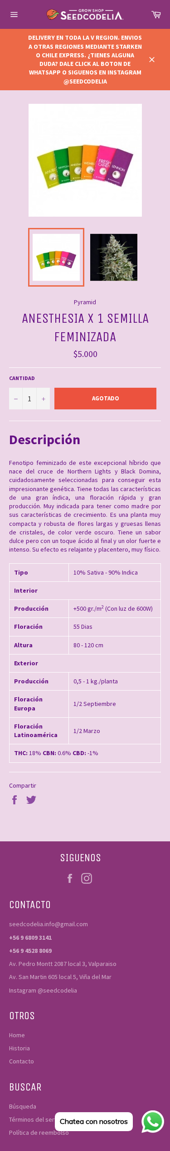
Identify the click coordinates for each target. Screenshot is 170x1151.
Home (17, 1035)
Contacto (21, 1061)
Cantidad (22, 378)
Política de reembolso (39, 1132)
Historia (19, 1048)
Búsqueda (22, 1106)
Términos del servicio (38, 1119)
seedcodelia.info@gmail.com (48, 924)
